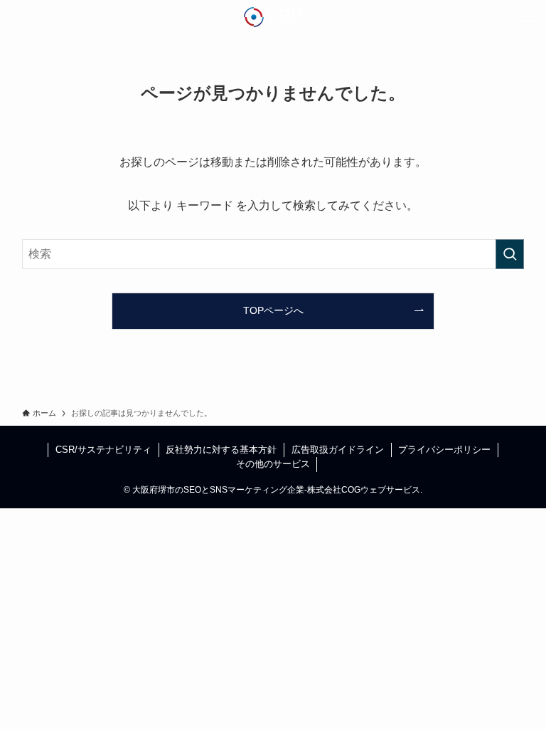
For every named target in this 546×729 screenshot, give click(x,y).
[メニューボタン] (529, 17)
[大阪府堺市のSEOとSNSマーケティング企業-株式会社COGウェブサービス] (273, 17)
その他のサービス (273, 463)
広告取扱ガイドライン (337, 449)
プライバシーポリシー (444, 449)
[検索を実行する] (510, 254)
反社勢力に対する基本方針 (221, 449)
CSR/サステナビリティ (103, 449)
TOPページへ (273, 310)
